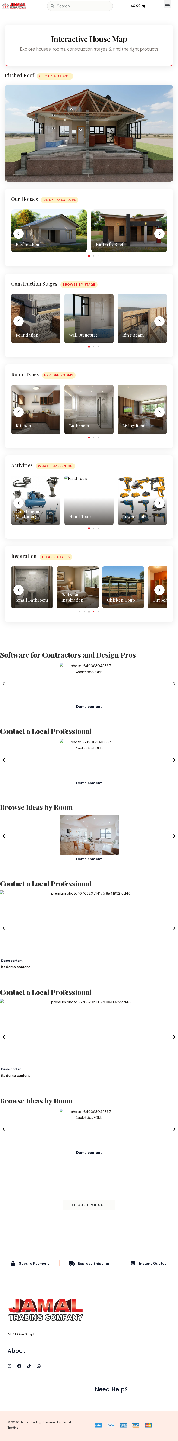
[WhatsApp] (39, 1366)
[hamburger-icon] (35, 6)
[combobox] (80, 6)
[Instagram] (9, 1366)
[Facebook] (19, 1366)
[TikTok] (29, 1366)
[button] (167, 4)
